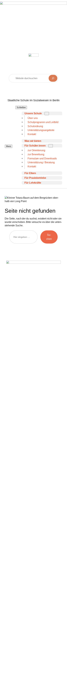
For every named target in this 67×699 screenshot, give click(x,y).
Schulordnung (18, 580)
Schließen (21, 107)
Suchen (49, 236)
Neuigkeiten (17, 538)
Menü (8, 146)
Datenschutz (18, 574)
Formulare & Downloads (24, 544)
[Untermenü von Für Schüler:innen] (50, 145)
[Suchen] (53, 78)
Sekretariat (25, 517)
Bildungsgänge (19, 533)
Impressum (17, 568)
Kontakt (15, 550)
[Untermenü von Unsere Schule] (47, 113)
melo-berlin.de (20, 497)
